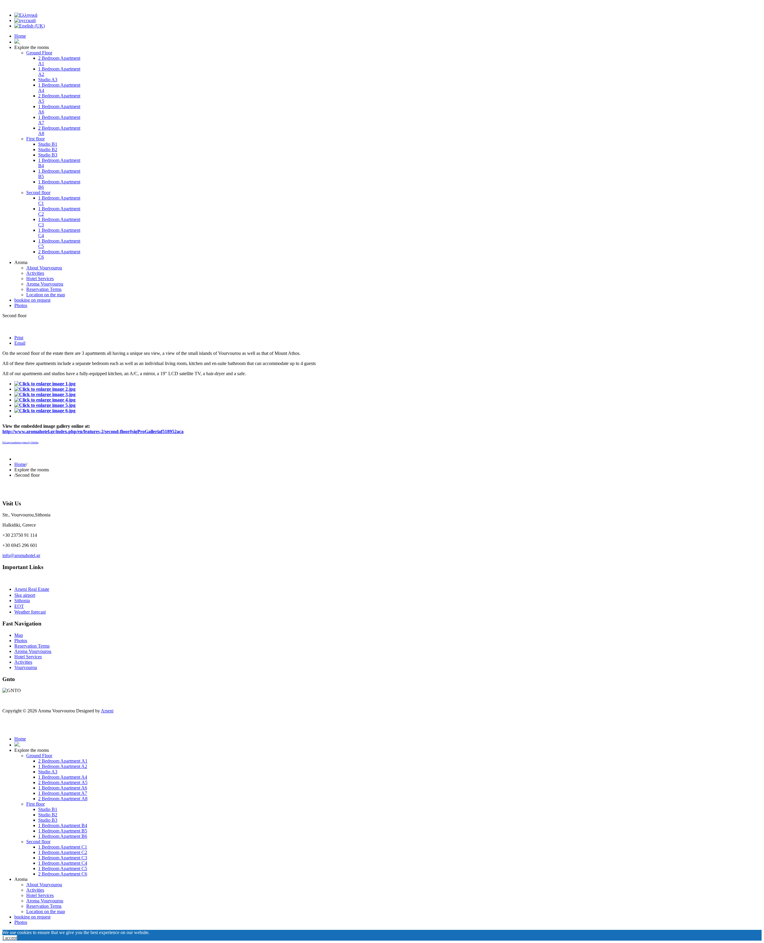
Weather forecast (30, 611)
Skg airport (24, 595)
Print (18, 337)
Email (19, 343)
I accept (9, 937)
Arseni (107, 710)
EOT (19, 606)
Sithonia (22, 600)
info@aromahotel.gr (21, 555)
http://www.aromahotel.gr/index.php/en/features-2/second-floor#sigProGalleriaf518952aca (93, 431)
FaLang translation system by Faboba (20, 442)
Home (20, 464)
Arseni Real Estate (31, 589)
